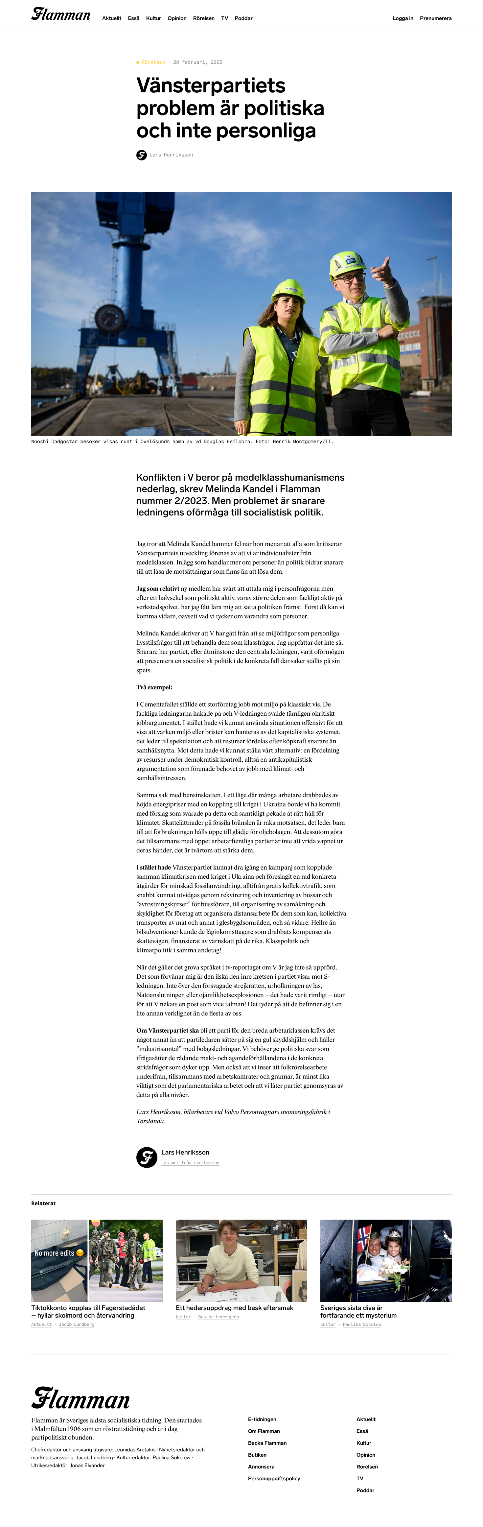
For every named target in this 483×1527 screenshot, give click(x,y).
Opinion (177, 18)
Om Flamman (264, 1431)
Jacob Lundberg (76, 1324)
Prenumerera (436, 18)
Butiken (257, 1455)
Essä (133, 18)
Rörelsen (204, 18)
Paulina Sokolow (362, 1324)
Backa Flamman (267, 1443)
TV (224, 18)
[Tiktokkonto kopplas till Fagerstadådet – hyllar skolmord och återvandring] (97, 1261)
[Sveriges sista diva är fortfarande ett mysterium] (386, 1261)
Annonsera (261, 1467)
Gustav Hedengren (218, 1317)
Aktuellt (111, 18)
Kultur (153, 18)
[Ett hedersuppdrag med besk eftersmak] (241, 1261)
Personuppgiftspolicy (274, 1479)
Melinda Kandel (188, 544)
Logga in (403, 18)
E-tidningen (262, 1420)
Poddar (244, 18)
